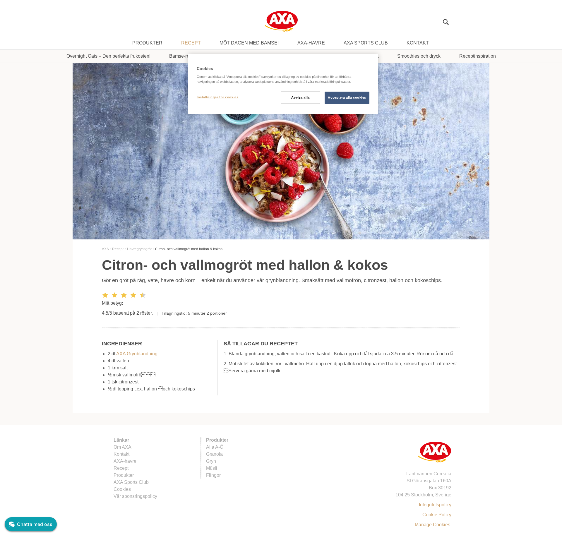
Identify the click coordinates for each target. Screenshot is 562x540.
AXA (105, 249)
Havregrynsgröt (140, 249)
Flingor (213, 475)
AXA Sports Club (366, 42)
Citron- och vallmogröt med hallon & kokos (188, 249)
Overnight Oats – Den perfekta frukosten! (108, 56)
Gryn (211, 461)
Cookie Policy (436, 514)
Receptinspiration (477, 56)
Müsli (211, 468)
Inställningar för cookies (217, 97)
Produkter (147, 42)
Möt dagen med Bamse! (249, 42)
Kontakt (418, 42)
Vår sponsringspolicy (135, 496)
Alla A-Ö (214, 447)
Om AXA (122, 447)
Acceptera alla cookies (347, 97)
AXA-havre (311, 42)
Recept (191, 42)
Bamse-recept (183, 56)
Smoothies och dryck (419, 56)
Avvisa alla (300, 97)
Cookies (122, 489)
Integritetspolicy (435, 504)
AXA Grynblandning (136, 353)
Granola (214, 454)
